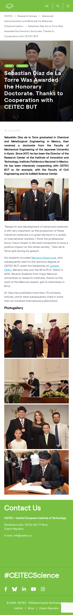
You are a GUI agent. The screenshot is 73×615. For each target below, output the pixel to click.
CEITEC (8, 15)
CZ (46, 5)
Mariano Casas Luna (44, 257)
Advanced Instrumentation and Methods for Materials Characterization (28, 20)
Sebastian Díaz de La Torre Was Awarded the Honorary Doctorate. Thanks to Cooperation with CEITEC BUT (33, 31)
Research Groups (27, 15)
